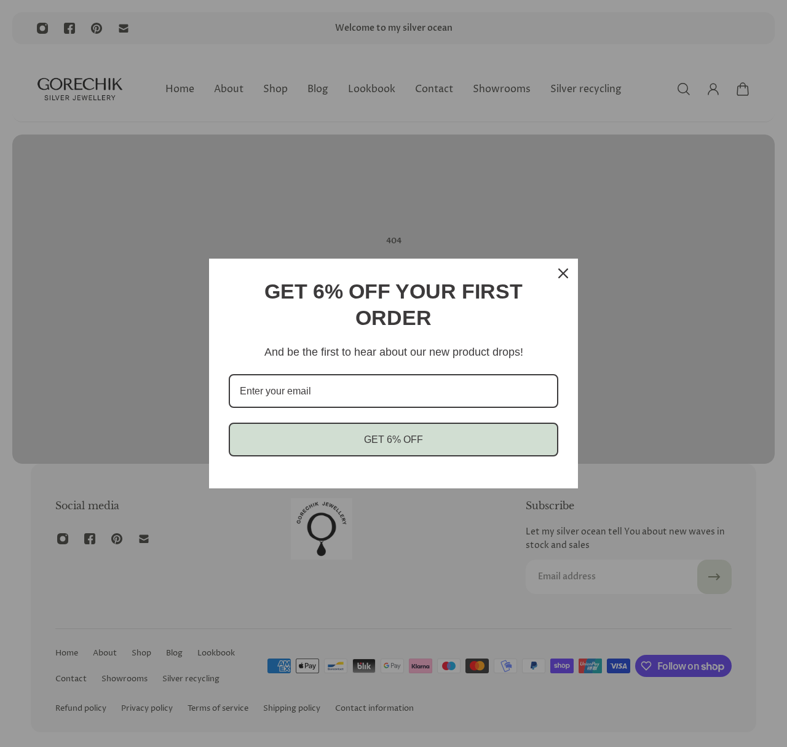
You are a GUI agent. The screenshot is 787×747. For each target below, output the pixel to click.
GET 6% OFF (393, 439)
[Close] (563, 273)
